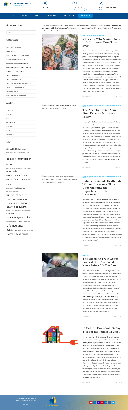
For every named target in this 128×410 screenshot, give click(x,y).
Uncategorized (11, 91)
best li (28, 152)
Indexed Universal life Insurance (13, 210)
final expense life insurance (12, 191)
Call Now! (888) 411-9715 (107, 8)
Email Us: (46, 8)
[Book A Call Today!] (74, 3)
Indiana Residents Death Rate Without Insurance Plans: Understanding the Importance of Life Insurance (102, 188)
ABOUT (37, 16)
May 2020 (9, 126)
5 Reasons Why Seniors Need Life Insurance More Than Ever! (101, 42)
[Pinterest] (102, 402)
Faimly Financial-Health (90, 35)
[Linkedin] (94, 402)
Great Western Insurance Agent (16, 63)
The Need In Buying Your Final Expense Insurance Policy (99, 113)
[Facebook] (105, 402)
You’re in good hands (17, 233)
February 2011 (10, 134)
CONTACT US (85, 16)
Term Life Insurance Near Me (15, 87)
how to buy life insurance (16, 203)
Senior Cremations (12, 75)
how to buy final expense (16, 199)
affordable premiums (11, 152)
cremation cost (9, 188)
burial (7, 168)
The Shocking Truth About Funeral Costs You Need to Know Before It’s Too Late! (100, 262)
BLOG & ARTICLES (52, 16)
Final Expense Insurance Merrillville (17, 55)
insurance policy (23, 221)
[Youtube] (90, 402)
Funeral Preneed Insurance (14, 59)
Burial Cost (20, 168)
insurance (10, 213)
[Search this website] (21, 32)
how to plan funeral (16, 206)
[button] (69, 16)
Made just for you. (13, 230)
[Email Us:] (45, 3)
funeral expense (16, 195)
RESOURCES (68, 16)
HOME (13, 16)
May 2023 (9, 114)
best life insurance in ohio (19, 161)
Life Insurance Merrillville (14, 71)
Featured (101, 35)
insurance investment (11, 221)
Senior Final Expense (12, 79)
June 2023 (9, 110)
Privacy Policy (26, 404)
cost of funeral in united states (18, 181)
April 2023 (9, 118)
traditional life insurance (27, 230)
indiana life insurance (26, 210)
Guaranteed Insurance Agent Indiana (17, 67)
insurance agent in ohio (18, 217)
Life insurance (15, 225)
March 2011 (9, 130)
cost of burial (11, 171)
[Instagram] (98, 402)
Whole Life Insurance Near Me (15, 95)
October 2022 (10, 122)
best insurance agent (21, 152)
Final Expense (19, 188)
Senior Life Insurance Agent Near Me (17, 83)
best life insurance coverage (12, 155)
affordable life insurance (16, 149)
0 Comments (87, 96)
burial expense (27, 168)
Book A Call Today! (79, 8)
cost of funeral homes (17, 175)
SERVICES (25, 16)
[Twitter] (113, 402)
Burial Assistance (14, 168)
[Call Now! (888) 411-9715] (101, 3)
